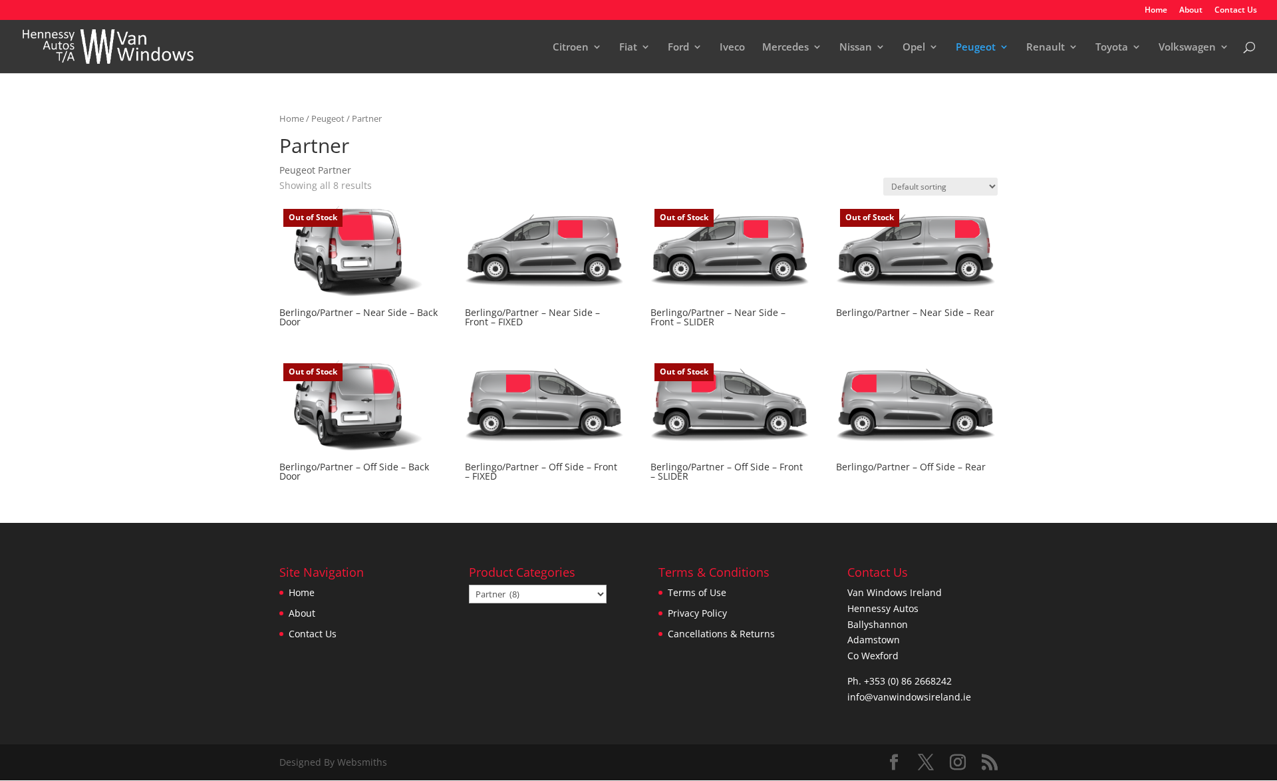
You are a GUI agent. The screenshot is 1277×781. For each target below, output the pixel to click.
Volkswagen (1187, 47)
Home (1156, 10)
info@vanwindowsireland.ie (909, 697)
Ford (678, 47)
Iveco (732, 47)
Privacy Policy (697, 613)
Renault (1045, 47)
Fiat (628, 47)
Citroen (571, 47)
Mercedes (785, 47)
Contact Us (1235, 10)
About (1191, 10)
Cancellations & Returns (721, 633)
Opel (914, 47)
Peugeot (976, 47)
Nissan (855, 47)
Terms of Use (697, 592)
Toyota (1111, 47)
